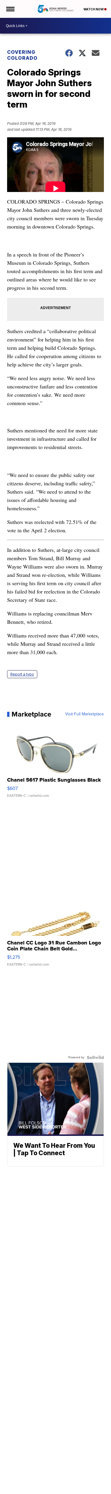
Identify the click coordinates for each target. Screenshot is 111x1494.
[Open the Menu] (9, 8)
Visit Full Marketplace (84, 714)
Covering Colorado (22, 55)
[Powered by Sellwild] (95, 1057)
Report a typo (22, 674)
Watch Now (93, 9)
